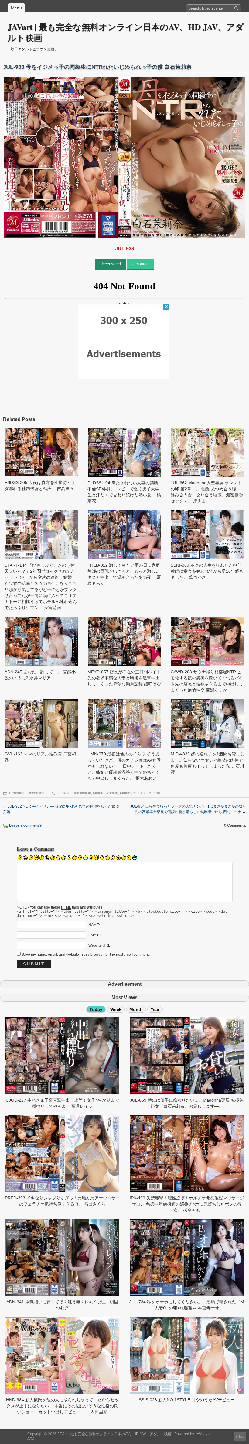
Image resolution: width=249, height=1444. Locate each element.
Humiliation (81, 793)
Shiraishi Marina (146, 793)
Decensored (37, 793)
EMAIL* (94, 935)
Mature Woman (105, 793)
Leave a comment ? (25, 825)
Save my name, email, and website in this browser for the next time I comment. (86, 954)
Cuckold (63, 793)
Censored (17, 793)
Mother (125, 793)
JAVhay (201, 1434)
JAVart (32, 1439)
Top (241, 1436)
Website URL (99, 945)
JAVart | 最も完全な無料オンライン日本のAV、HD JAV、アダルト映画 (126, 32)
